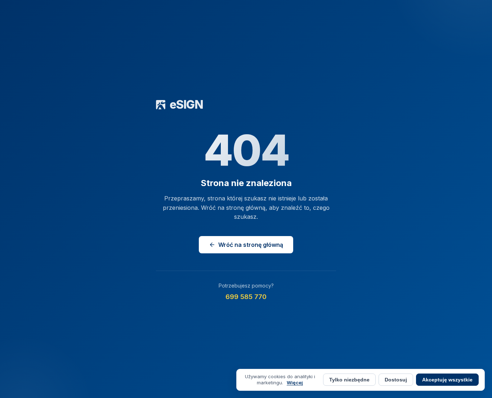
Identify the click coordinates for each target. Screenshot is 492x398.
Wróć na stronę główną (250, 244)
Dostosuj (396, 380)
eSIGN (186, 105)
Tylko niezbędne (349, 380)
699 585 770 (246, 296)
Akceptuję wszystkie (447, 380)
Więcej (295, 382)
